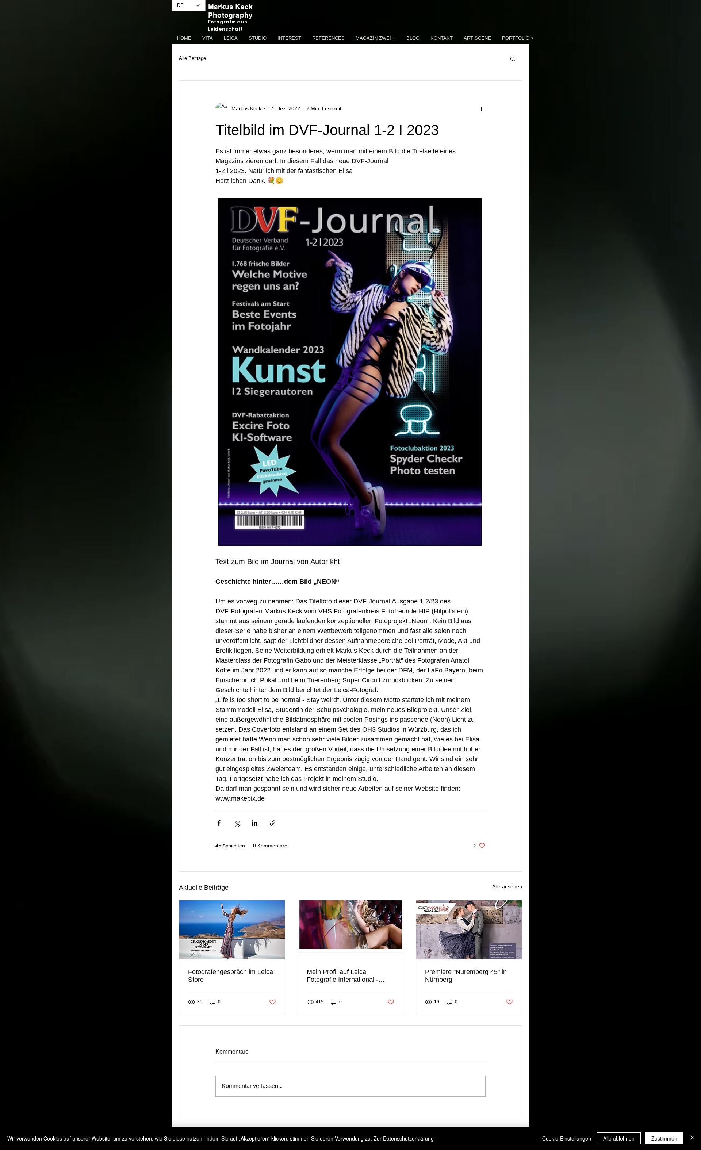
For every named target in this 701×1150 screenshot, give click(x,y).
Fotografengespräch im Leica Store (230, 975)
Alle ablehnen (619, 1138)
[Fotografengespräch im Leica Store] (232, 929)
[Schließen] (692, 1138)
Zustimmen (664, 1138)
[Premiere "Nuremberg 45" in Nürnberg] (469, 929)
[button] (512, 58)
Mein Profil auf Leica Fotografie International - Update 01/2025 (342, 976)
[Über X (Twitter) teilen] (236, 823)
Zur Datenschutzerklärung (404, 1138)
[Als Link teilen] (272, 823)
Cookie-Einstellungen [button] (566, 1138)
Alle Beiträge (192, 58)
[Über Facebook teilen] (218, 823)
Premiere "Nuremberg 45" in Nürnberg (466, 975)
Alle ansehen (507, 886)
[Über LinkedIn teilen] (254, 823)
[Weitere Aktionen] (481, 108)
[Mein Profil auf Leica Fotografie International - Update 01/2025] (350, 929)
